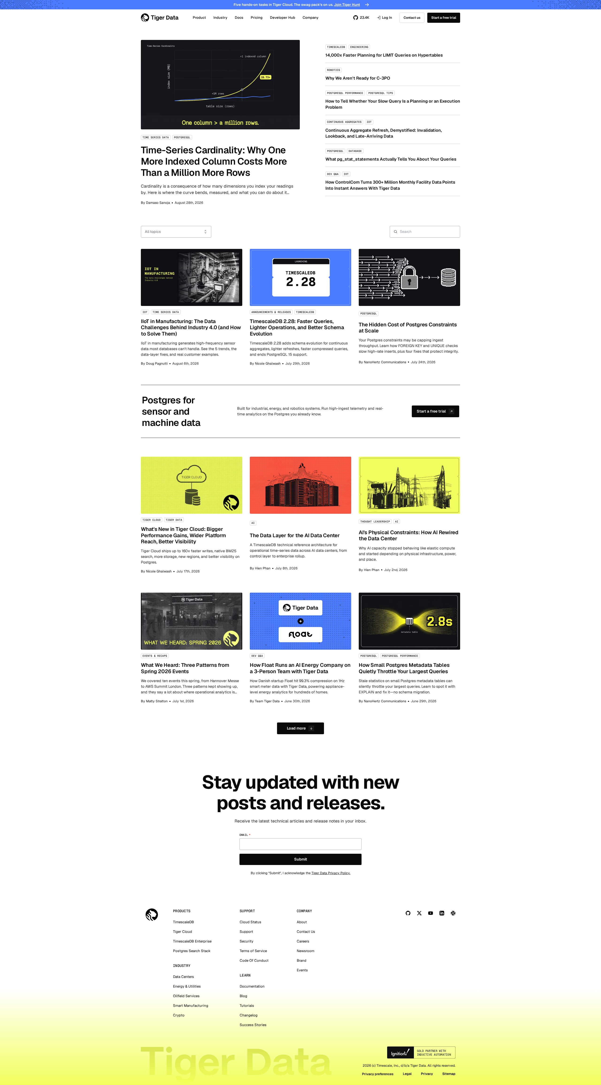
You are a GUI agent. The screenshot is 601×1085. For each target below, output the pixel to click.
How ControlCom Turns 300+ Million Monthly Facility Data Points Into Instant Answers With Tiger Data (392, 181)
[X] (419, 913)
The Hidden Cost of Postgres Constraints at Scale (409, 307)
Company (310, 17)
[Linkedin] (441, 913)
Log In (384, 17)
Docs (239, 17)
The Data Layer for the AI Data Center (300, 515)
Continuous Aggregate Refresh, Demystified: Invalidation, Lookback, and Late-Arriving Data (392, 129)
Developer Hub (282, 17)
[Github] (408, 913)
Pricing (256, 17)
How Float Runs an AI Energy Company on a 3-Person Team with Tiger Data (300, 648)
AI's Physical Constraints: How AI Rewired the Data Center (409, 515)
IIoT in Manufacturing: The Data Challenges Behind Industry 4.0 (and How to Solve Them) (191, 307)
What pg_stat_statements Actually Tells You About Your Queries (392, 155)
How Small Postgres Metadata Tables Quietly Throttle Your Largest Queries (409, 648)
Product (199, 17)
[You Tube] (430, 913)
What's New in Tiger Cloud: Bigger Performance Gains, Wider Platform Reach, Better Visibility (191, 515)
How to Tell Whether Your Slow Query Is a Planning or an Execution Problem (392, 100)
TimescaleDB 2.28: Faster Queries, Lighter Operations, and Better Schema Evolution (300, 307)
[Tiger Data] (152, 914)
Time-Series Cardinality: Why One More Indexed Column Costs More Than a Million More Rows (220, 122)
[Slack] (453, 913)
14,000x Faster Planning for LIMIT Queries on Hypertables (392, 51)
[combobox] (176, 232)
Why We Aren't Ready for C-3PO (392, 74)
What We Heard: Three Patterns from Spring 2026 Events (191, 648)
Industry (220, 17)
